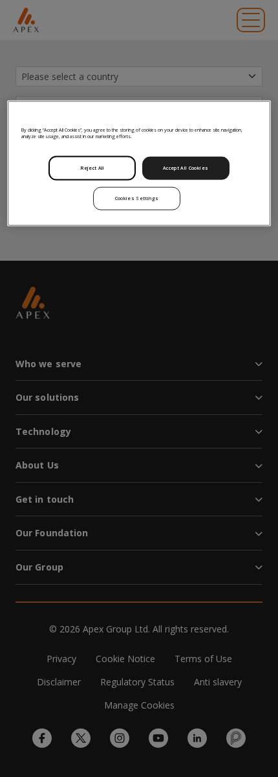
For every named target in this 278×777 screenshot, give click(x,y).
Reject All (92, 168)
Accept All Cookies (185, 168)
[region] (139, 163)
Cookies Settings (137, 197)
